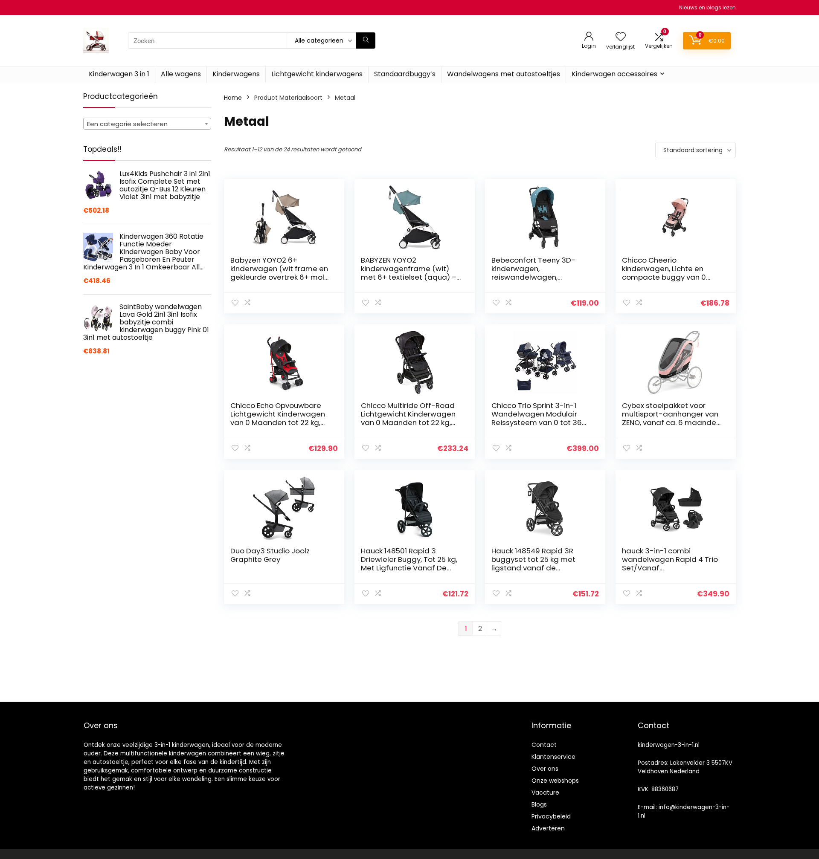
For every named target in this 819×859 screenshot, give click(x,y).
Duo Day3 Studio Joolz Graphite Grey (270, 555)
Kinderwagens (236, 74)
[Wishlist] (621, 37)
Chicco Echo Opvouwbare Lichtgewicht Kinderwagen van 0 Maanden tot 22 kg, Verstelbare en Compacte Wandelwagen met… (277, 422)
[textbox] (147, 124)
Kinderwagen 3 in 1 (119, 74)
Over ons (544, 768)
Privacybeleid (551, 816)
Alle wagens (181, 74)
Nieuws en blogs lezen (707, 7)
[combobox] (147, 124)
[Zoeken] (365, 40)
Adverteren (548, 828)
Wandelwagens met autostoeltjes (503, 74)
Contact (544, 744)
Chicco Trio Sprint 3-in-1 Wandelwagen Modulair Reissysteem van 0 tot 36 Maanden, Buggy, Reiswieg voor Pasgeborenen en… (539, 422)
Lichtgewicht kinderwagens (317, 74)
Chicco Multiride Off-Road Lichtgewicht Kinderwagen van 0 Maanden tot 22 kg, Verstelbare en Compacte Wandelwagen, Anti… (408, 422)
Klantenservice (553, 756)
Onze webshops (555, 780)
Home (233, 97)
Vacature (545, 792)
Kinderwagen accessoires (614, 74)
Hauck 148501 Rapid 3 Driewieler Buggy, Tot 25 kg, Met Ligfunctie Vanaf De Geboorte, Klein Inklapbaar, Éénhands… (409, 568)
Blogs (539, 804)
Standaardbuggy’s (405, 74)
